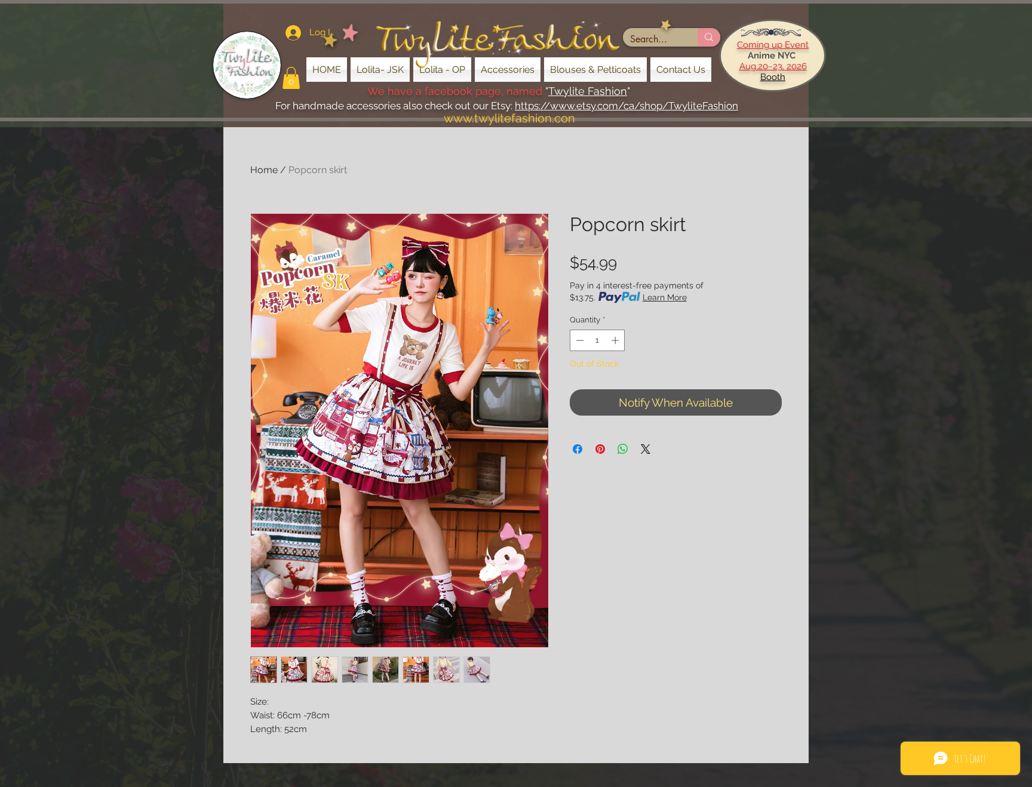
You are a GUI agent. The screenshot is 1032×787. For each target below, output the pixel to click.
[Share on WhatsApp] (623, 449)
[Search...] (709, 37)
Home (264, 170)
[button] (291, 78)
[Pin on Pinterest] (600, 449)
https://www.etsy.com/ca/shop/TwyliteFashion (626, 106)
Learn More (665, 297)
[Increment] (616, 340)
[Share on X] (645, 449)
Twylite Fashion (587, 91)
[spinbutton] (597, 340)
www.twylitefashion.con (509, 118)
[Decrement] (579, 340)
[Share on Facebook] (577, 449)
